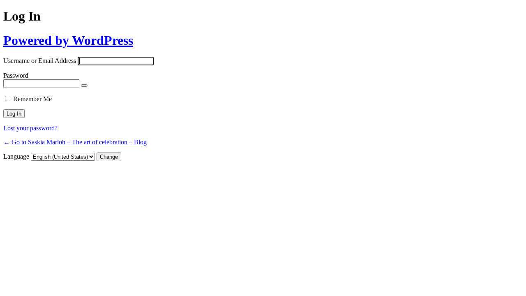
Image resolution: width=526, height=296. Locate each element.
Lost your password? (30, 128)
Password (15, 75)
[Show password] (84, 85)
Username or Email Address (39, 60)
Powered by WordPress (68, 40)
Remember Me (32, 98)
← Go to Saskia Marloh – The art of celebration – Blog (75, 142)
